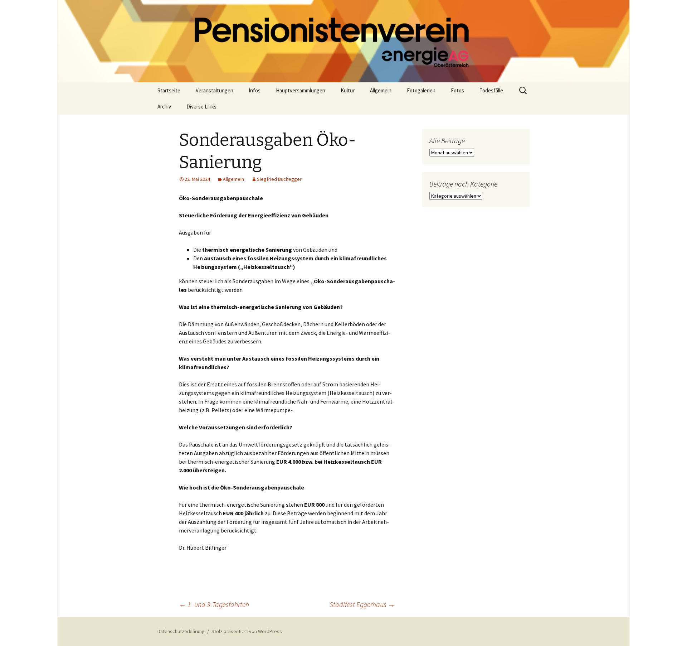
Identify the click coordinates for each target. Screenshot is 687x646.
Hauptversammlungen (300, 90)
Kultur (348, 90)
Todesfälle (491, 90)
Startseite (168, 90)
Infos (254, 90)
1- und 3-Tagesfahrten (214, 604)
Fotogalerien (421, 90)
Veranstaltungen (214, 90)
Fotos (457, 90)
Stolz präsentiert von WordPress (246, 631)
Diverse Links (201, 106)
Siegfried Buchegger (279, 179)
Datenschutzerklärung (181, 631)
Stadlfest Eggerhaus (362, 604)
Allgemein (380, 90)
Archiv (164, 106)
